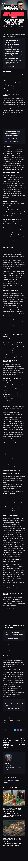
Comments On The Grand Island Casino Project (12, 844)
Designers (6, 720)
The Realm (6, 722)
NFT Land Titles (17, 808)
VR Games (11, 811)
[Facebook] (18, 730)
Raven (7, 763)
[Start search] (22, 4)
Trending (14, 17)
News (6, 15)
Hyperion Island (7, 808)
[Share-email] (20, 730)
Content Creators (14, 718)
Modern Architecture (17, 838)
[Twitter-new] (15, 730)
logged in (12, 780)
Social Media (18, 720)
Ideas (21, 12)
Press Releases (7, 809)
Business (7, 12)
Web (11, 722)
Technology (13, 15)
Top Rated (21, 15)
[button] (23, 730)
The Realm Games (17, 809)
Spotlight (18, 839)
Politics (11, 720)
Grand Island (7, 838)
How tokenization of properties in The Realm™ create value (12, 815)
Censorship (14, 12)
